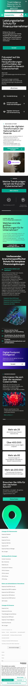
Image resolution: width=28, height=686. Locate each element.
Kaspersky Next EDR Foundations (9, 589)
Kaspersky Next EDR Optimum (8, 592)
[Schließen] (25, 1)
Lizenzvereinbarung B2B (5, 635)
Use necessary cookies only (14, 683)
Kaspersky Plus (5, 537)
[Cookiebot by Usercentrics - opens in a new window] (20, 663)
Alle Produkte (4, 600)
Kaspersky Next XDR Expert (11, 298)
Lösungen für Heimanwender (9, 531)
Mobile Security (5, 564)
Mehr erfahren (8, 415)
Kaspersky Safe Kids (6, 543)
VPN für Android (5, 573)
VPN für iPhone (5, 576)
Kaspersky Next (5, 608)
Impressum (3, 632)
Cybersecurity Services (7, 611)
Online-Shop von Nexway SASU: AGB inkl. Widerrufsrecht (10, 643)
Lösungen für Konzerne (8, 605)
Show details (20, 677)
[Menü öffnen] (2, 15)
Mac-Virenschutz (5, 561)
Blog (2, 660)
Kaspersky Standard (6, 534)
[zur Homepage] (9, 15)
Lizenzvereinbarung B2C (21, 632)
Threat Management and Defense (9, 614)
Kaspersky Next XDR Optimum (8, 595)
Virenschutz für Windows (7, 567)
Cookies (7, 632)
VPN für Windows (5, 570)
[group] (14, 147)
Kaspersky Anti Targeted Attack (12, 300)
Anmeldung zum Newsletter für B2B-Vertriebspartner (10, 640)
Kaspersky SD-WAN (9, 304)
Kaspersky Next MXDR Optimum (8, 598)
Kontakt (3, 652)
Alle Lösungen (5, 551)
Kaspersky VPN (5, 545)
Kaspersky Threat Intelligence (12, 302)
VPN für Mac (4, 579)
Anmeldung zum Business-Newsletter (16, 635)
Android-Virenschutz (6, 559)
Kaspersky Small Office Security (8, 586)
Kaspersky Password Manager (8, 548)
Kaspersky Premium (6, 540)
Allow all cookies (8, 680)
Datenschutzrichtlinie (13, 632)
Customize (19, 680)
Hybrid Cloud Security (6, 622)
